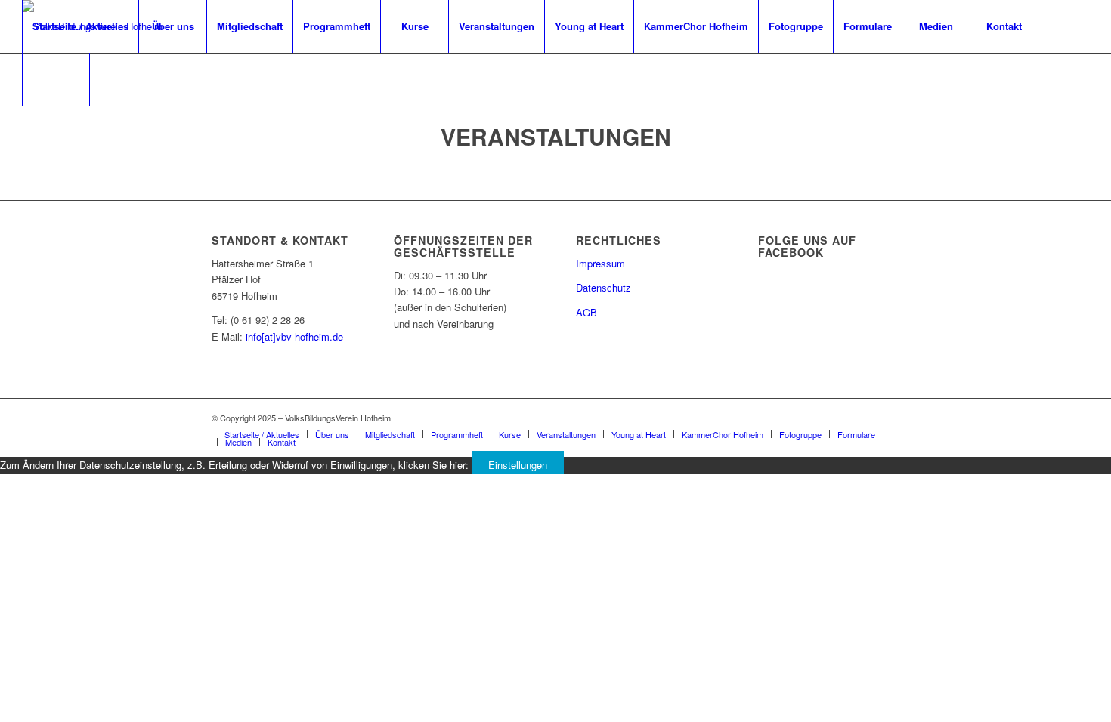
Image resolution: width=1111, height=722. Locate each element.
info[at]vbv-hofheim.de (294, 336)
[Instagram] (49, 131)
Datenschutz (603, 287)
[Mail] (71, 131)
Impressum (600, 263)
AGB (586, 312)
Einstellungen (517, 465)
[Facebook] (26, 131)
